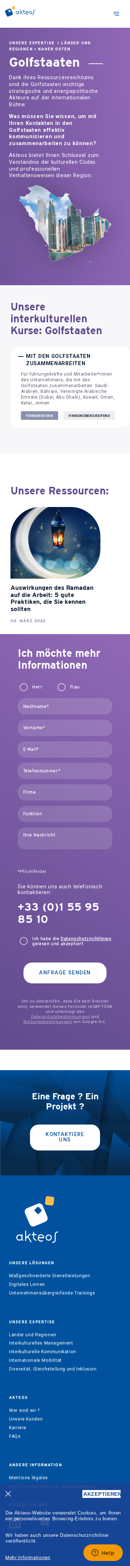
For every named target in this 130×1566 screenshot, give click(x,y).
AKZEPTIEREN (102, 1494)
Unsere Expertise (32, 43)
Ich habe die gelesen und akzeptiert (71, 941)
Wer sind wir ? (24, 1410)
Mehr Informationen (28, 1557)
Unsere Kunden (26, 1419)
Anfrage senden (65, 973)
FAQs (15, 1436)
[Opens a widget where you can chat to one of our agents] (103, 1553)
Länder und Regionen (32, 1334)
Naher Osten (54, 49)
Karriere (17, 1427)
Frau (75, 687)
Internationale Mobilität (35, 1360)
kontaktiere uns (65, 1137)
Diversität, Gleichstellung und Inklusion (52, 1369)
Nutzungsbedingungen (47, 1021)
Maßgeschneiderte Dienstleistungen (49, 1275)
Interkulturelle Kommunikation (42, 1351)
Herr (37, 687)
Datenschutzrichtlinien (86, 938)
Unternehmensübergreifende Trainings (52, 1293)
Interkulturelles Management (41, 1343)
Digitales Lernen (27, 1284)
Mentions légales (28, 1477)
